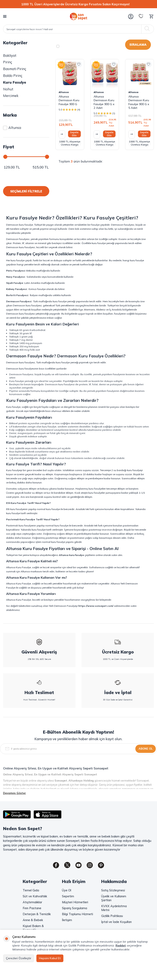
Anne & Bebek (33, 920)
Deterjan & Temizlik (37, 914)
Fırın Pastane (32, 908)
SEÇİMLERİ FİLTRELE (26, 191)
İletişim (67, 920)
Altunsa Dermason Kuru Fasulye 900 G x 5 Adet (138, 102)
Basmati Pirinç (14, 69)
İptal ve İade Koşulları (116, 922)
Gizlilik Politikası (112, 916)
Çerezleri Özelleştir (18, 958)
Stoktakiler (72, 46)
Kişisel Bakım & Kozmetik (33, 928)
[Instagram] (90, 865)
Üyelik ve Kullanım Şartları (113, 898)
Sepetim (68, 896)
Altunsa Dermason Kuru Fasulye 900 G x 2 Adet (104, 102)
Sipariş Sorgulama (74, 908)
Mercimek (10, 95)
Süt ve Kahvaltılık (35, 896)
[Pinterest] (101, 865)
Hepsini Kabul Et (50, 958)
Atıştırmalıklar (32, 902)
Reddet (121, 945)
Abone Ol (146, 748)
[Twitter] (67, 865)
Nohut (8, 89)
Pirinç (7, 62)
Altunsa (14, 127)
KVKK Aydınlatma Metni (114, 908)
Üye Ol (66, 890)
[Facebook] (56, 865)
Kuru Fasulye (14, 82)
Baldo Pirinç (12, 75)
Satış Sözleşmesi (113, 890)
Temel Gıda (31, 890)
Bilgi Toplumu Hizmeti (77, 914)
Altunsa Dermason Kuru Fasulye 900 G (69, 100)
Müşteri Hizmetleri (75, 902)
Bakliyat (9, 55)
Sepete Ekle (74, 134)
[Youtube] (78, 865)
